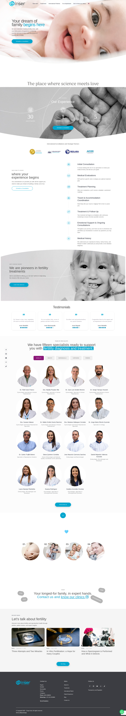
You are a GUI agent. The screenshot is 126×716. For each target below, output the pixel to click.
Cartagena (42, 693)
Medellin (42, 687)
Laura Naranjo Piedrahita (27, 489)
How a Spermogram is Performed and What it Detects (97, 652)
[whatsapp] (100, 686)
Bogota (41, 685)
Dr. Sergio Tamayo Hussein (99, 390)
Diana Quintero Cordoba (51, 454)
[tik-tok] (104, 686)
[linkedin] (27, 377)
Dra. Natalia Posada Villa (51, 390)
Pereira (41, 691)
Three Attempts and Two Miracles (27, 651)
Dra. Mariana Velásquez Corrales (75, 422)
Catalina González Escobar (75, 489)
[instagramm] (23, 377)
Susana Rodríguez (51, 489)
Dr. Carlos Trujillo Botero (27, 454)
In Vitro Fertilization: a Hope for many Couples (61, 652)
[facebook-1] (89, 686)
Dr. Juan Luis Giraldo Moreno (75, 390)
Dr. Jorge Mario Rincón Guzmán (99, 422)
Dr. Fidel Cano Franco (27, 390)
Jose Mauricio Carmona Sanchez (75, 454)
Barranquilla (43, 689)
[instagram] (49, 377)
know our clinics (73, 597)
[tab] (39, 358)
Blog (13, 648)
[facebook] (30, 377)
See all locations (44, 701)
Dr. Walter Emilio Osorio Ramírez (51, 422)
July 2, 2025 (54, 648)
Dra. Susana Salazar (27, 422)
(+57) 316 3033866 (47, 697)
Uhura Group (23, 712)
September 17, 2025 (21, 648)
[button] (122, 712)
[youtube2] (78, 377)
